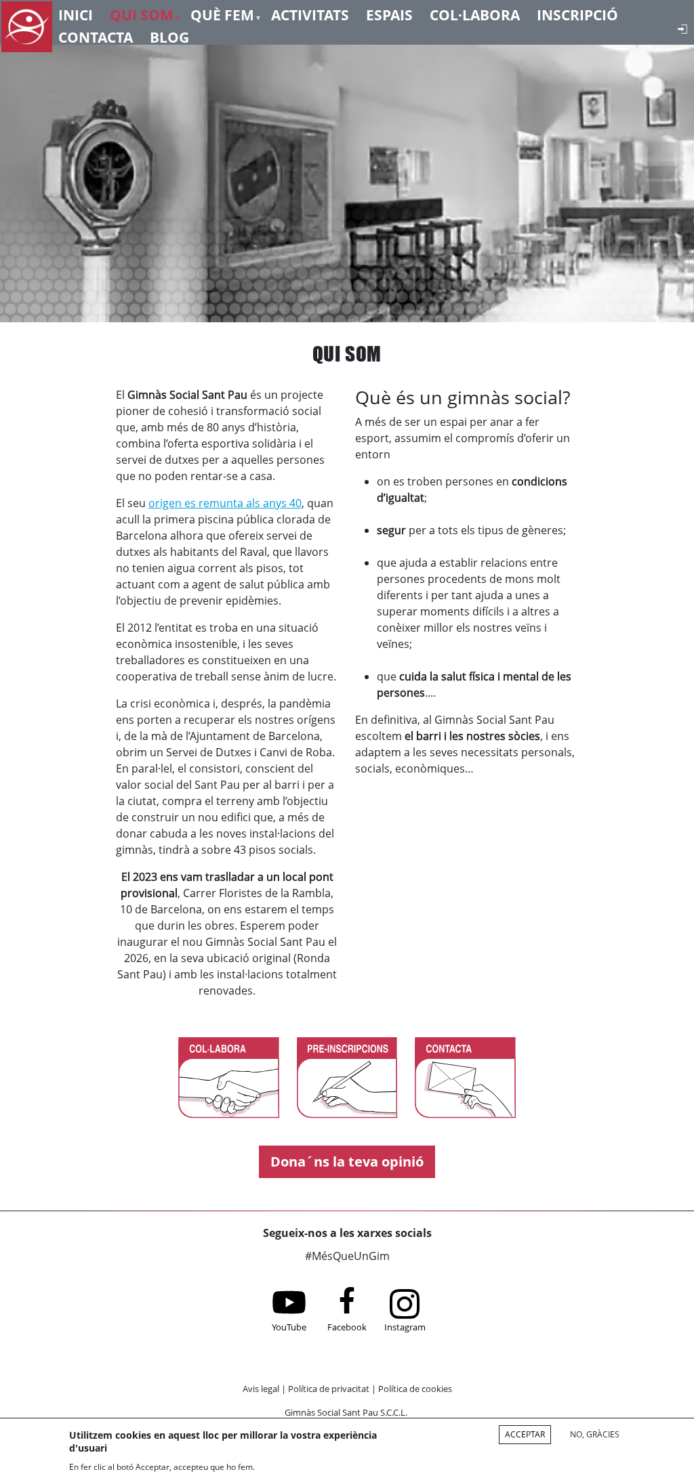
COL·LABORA (475, 13)
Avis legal (261, 1389)
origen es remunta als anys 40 (225, 503)
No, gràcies (594, 1434)
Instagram (405, 1327)
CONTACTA (95, 36)
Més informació (297, 1465)
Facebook (347, 1327)
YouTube (289, 1327)
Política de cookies (415, 1389)
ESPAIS (389, 13)
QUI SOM (142, 13)
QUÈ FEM (222, 13)
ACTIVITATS (310, 13)
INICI (75, 13)
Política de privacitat (328, 1389)
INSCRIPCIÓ (577, 13)
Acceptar (525, 1434)
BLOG (169, 36)
